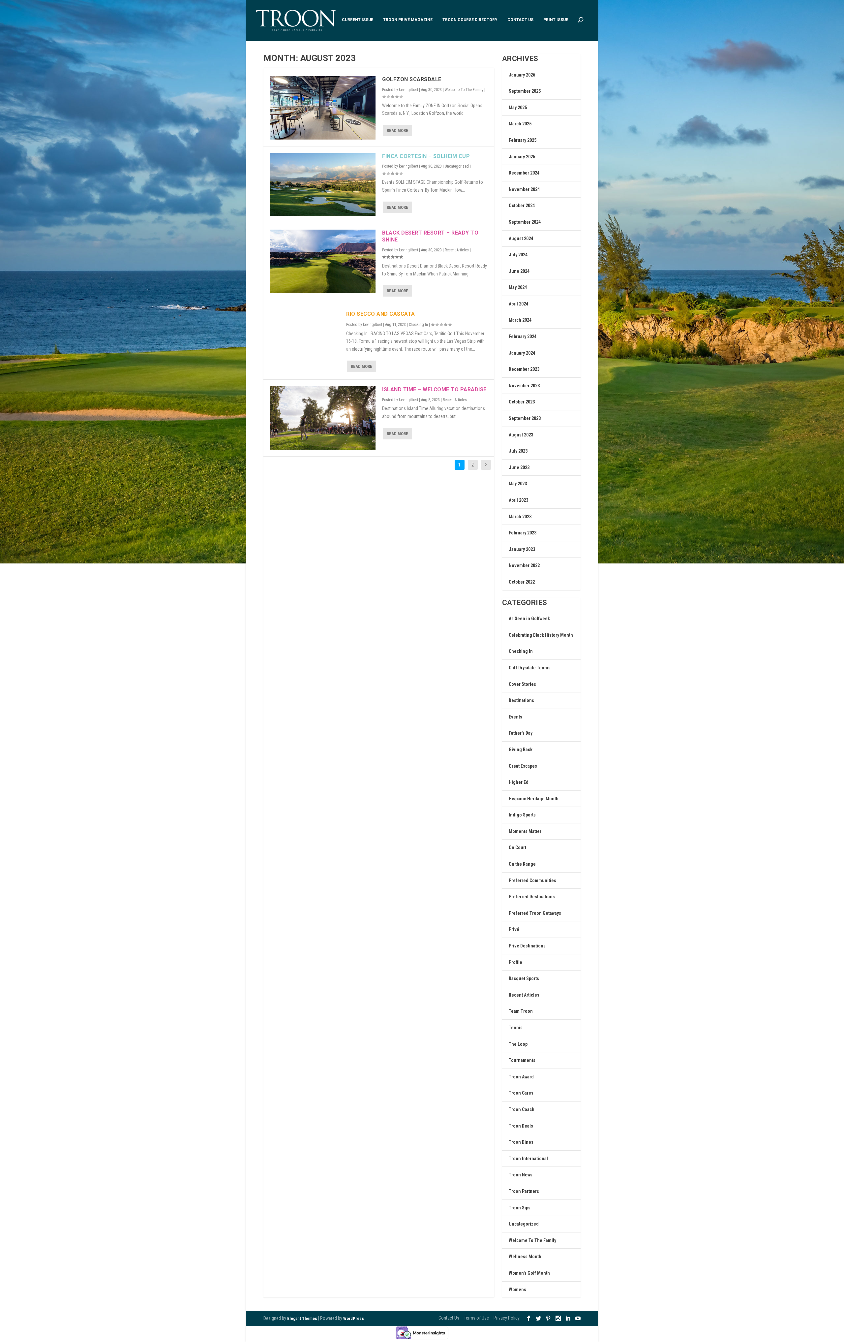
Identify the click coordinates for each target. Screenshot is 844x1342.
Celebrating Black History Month (541, 635)
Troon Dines (521, 1142)
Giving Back (520, 749)
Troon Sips (519, 1207)
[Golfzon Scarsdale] (323, 108)
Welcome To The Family (464, 89)
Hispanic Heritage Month (533, 798)
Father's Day (520, 733)
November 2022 (524, 565)
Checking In (418, 324)
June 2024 (519, 271)
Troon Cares (521, 1093)
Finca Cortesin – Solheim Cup (426, 156)
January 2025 (522, 156)
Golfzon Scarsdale (411, 79)
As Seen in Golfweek (529, 618)
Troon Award (521, 1076)
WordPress (353, 1318)
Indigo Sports (522, 814)
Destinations (521, 700)
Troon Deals (521, 1126)
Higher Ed (518, 782)
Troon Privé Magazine (408, 19)
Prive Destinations (527, 945)
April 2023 (518, 500)
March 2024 (520, 320)
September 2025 (525, 91)
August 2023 (521, 434)
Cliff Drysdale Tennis (530, 667)
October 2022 (522, 582)
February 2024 (522, 336)
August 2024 (521, 238)
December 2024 (524, 173)
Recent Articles (457, 250)
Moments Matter (525, 831)
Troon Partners (524, 1191)
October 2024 (522, 205)
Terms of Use (476, 1318)
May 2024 (518, 287)
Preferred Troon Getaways (535, 913)
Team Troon (521, 1011)
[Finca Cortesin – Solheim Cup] (323, 184)
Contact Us (520, 19)
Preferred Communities (532, 880)
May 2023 (518, 483)
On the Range (522, 864)
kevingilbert (408, 89)
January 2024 (522, 353)
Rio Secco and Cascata (380, 314)
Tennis (516, 1027)
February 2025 (522, 140)
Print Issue (555, 19)
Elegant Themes (302, 1318)
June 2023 (519, 467)
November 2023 (524, 385)
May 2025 (518, 107)
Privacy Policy (507, 1318)
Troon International (528, 1158)
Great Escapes (523, 766)
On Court (517, 847)
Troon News (520, 1174)
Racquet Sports (524, 978)
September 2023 (525, 418)
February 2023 (522, 532)
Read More (397, 130)
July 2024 (518, 254)
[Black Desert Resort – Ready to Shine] (323, 261)
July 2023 (518, 451)
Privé (514, 929)
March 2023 (520, 516)
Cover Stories (522, 684)
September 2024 (525, 222)
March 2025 (520, 123)
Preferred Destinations (532, 896)
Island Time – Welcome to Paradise (434, 389)
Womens (517, 1289)
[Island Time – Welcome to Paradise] (323, 418)
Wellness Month (525, 1256)
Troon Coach (521, 1109)
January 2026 (522, 75)
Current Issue (357, 19)
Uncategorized (457, 166)
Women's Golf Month (529, 1273)
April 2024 (518, 303)
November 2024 (524, 189)
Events (515, 716)
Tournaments (522, 1060)
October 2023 (522, 401)
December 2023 (524, 369)
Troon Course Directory (469, 19)
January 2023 (522, 549)
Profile (515, 962)
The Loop (518, 1044)
